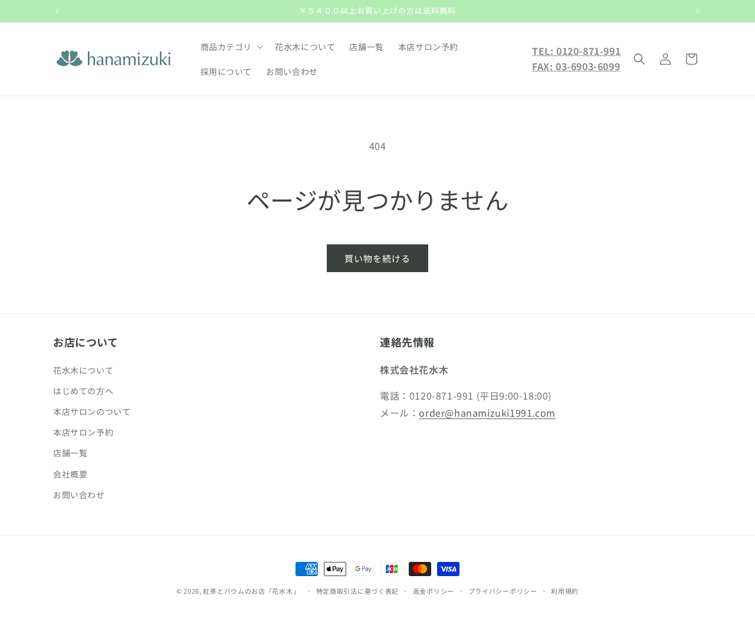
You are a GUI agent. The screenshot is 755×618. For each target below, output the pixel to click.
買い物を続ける (377, 258)
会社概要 (70, 474)
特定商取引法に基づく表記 (357, 591)
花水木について (83, 370)
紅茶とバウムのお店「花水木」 (251, 591)
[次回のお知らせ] (698, 11)
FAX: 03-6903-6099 (576, 66)
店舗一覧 (70, 453)
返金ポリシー (433, 591)
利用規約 (565, 591)
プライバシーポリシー (502, 591)
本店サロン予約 (83, 432)
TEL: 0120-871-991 (576, 50)
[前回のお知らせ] (57, 11)
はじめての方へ (83, 391)
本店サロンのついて (91, 411)
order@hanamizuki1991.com (487, 413)
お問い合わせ (79, 495)
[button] (230, 46)
